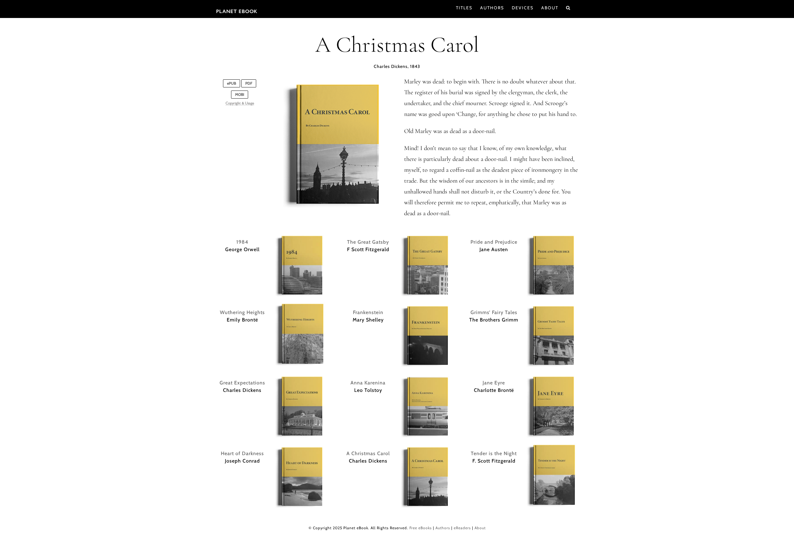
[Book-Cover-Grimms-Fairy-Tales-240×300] (551, 305)
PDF (248, 83)
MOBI (239, 94)
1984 (242, 242)
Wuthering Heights (242, 312)
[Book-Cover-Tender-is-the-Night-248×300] (551, 446)
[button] (568, 8)
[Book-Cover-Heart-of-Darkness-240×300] (300, 446)
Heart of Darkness (242, 453)
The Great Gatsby (368, 242)
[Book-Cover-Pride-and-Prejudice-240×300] (551, 235)
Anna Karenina (368, 383)
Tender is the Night (494, 453)
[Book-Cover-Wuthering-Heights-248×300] (300, 305)
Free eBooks (420, 527)
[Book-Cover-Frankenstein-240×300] (426, 305)
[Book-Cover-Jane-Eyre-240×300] (551, 375)
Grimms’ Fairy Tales (494, 312)
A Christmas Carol (368, 453)
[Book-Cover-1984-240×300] (300, 235)
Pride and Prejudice (494, 242)
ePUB (231, 83)
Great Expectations (242, 383)
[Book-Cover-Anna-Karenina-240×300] (426, 375)
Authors (442, 527)
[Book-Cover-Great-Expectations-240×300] (300, 375)
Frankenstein (368, 312)
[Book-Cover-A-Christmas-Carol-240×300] (426, 446)
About (480, 527)
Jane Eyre (494, 383)
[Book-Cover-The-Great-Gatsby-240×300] (426, 235)
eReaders (462, 527)
